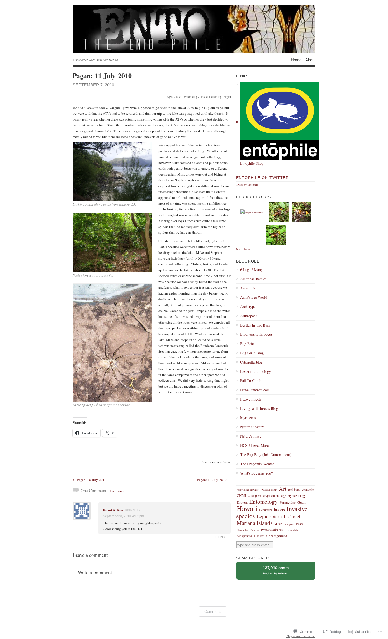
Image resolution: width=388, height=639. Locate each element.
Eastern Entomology (255, 371)
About (310, 59)
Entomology (191, 96)
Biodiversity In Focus (256, 334)
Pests (299, 523)
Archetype (247, 306)
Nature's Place (250, 436)
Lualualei (292, 517)
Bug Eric (247, 343)
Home (296, 59)
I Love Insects (250, 399)
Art (282, 488)
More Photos (243, 249)
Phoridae (254, 530)
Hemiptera (265, 510)
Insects (279, 509)
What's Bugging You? (256, 473)
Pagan (227, 96)
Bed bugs (294, 489)
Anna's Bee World (253, 297)
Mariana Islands (221, 462)
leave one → (119, 491)
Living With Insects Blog (259, 408)
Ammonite (248, 288)
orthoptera (289, 524)
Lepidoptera (269, 516)
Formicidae (288, 502)
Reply (220, 537)
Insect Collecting (211, 96)
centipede (308, 489)
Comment (212, 611)
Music (278, 524)
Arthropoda (248, 315)
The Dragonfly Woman (257, 463)
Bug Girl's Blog (252, 352)
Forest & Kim (113, 509)
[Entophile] (194, 29)
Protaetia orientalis (272, 530)
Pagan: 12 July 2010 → (214, 479)
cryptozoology (297, 496)
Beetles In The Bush (255, 325)
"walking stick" (269, 489)
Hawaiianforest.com (255, 389)
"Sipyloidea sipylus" (248, 489)
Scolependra (244, 536)
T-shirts (259, 535)
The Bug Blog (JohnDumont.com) (265, 454)
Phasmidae (242, 530)
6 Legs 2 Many (251, 269)
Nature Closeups (252, 426)
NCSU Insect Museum (256, 445)
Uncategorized (276, 535)
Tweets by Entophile (247, 184)
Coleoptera (254, 496)
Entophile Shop (251, 163)
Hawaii (247, 508)
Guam (301, 502)
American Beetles (253, 278)
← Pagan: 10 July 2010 (89, 479)
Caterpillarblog (251, 362)
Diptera (242, 502)
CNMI (178, 96)
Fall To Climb (250, 380)
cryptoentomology (274, 496)
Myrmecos (248, 417)
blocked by (280, 572)
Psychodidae (292, 530)
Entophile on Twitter (262, 178)
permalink (132, 510)
